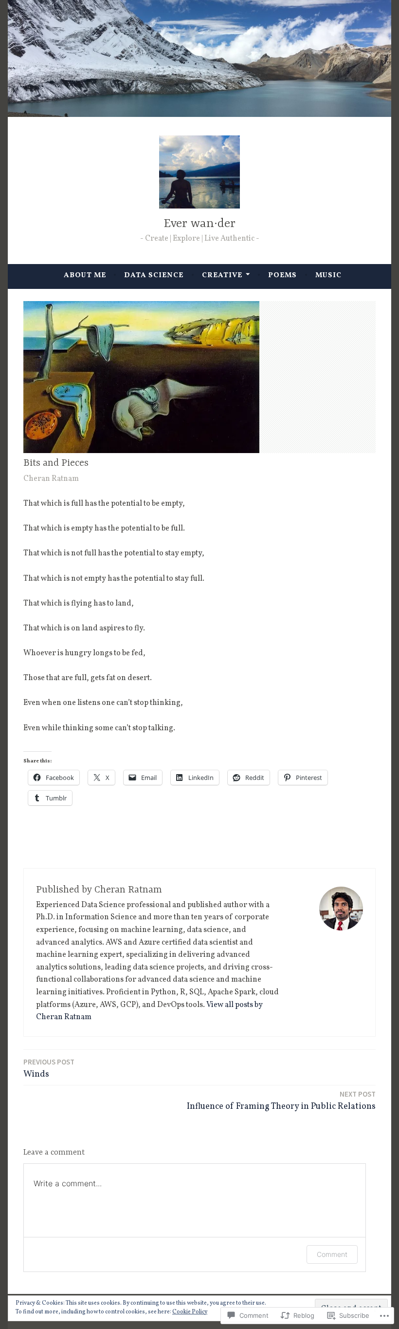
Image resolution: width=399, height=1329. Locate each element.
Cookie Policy (189, 1312)
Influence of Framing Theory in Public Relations (281, 1101)
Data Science (153, 275)
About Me (85, 275)
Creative (222, 275)
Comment (332, 1254)
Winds (48, 1069)
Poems (282, 275)
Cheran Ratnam (51, 479)
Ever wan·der (199, 224)
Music (328, 275)
